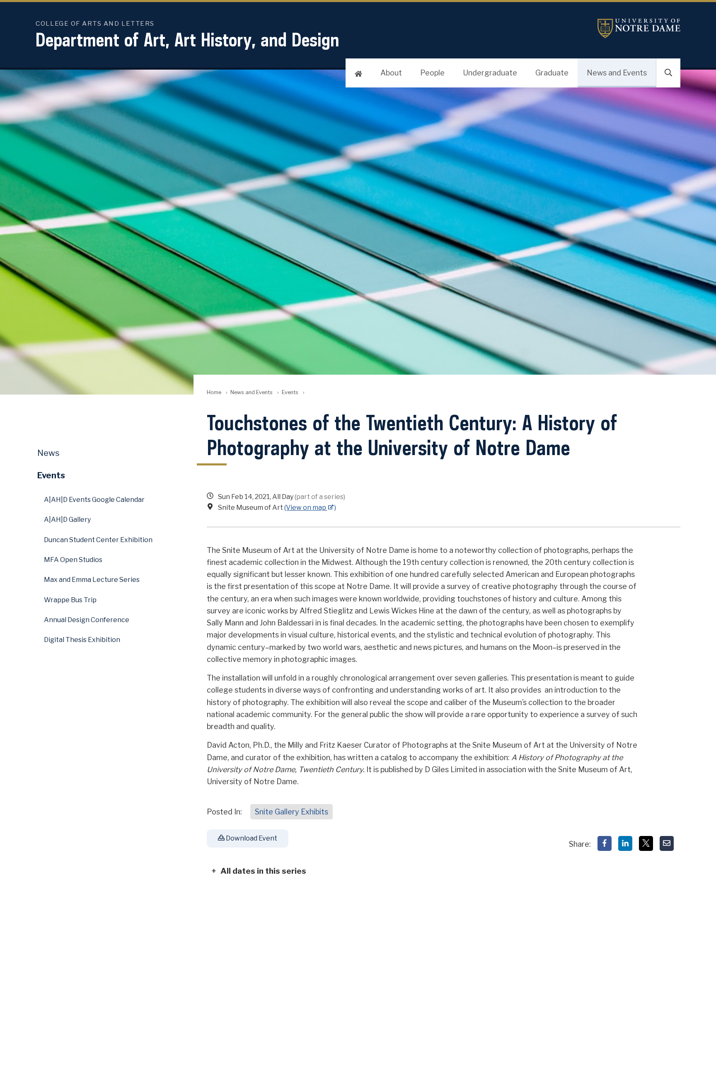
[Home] (358, 72)
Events (290, 392)
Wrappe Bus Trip (70, 600)
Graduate (551, 72)
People (432, 72)
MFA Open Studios (73, 560)
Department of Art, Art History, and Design (187, 39)
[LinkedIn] (625, 843)
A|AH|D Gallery (67, 519)
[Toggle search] (668, 72)
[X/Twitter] (646, 843)
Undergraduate (490, 72)
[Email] (667, 843)
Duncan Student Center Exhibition (98, 540)
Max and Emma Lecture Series (92, 580)
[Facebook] (604, 843)
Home (214, 392)
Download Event (251, 838)
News (48, 453)
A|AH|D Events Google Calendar (94, 500)
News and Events (617, 72)
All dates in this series (263, 871)
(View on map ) (310, 507)
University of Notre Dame (638, 28)
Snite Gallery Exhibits (291, 811)
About (391, 72)
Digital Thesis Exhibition (82, 640)
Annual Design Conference (86, 620)
